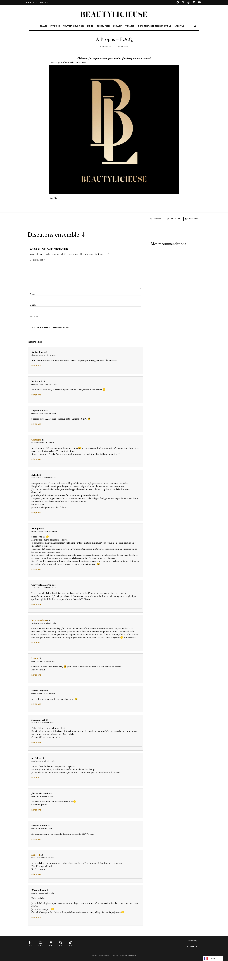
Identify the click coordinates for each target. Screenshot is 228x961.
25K (70, 946)
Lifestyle (179, 26)
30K (60, 946)
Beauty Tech (103, 26)
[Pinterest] (194, 2)
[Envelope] (199, 2)
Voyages (129, 26)
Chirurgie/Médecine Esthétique (154, 26)
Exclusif (117, 26)
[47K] (50, 942)
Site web (34, 316)
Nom (32, 294)
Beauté (43, 26)
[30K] (60, 942)
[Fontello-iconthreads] (188, 2)
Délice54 (35, 854)
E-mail (33, 305)
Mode (90, 26)
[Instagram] (183, 2)
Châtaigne (36, 439)
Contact (192, 946)
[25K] (70, 942)
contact (43, 2)
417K (30, 946)
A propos (31, 2)
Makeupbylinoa (39, 620)
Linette (34, 658)
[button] (195, 26)
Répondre (36, 366)
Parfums (55, 26)
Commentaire (37, 260)
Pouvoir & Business (73, 26)
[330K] (40, 942)
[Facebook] (177, 2)
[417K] (29, 942)
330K (40, 946)
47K (51, 946)
